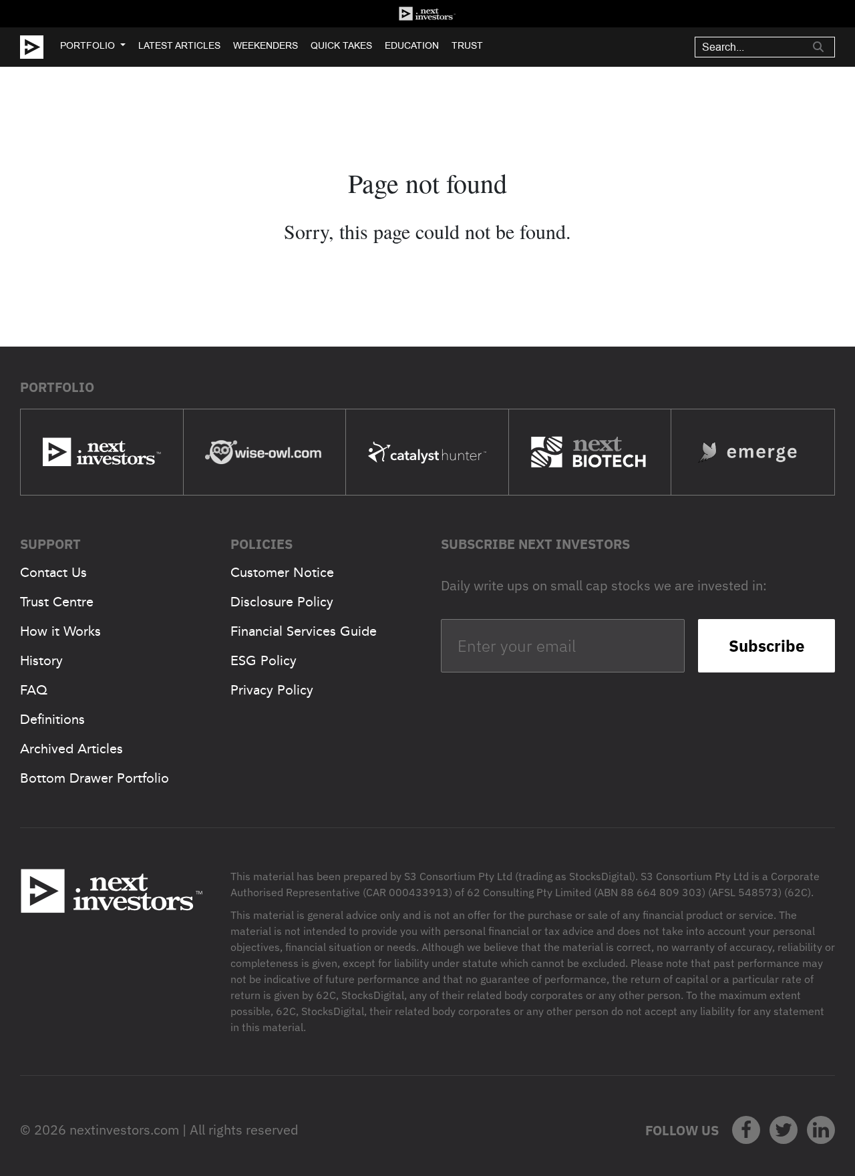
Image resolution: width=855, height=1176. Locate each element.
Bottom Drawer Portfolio (94, 778)
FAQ (33, 690)
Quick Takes (341, 45)
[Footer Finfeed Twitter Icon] (784, 1130)
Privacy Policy (271, 690)
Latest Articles (179, 45)
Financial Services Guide (303, 631)
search (818, 46)
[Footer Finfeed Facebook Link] (746, 1130)
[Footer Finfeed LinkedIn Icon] (821, 1130)
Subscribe (766, 645)
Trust (467, 45)
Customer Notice (282, 572)
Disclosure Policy (281, 602)
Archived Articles (71, 749)
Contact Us (53, 572)
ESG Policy (263, 660)
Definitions (52, 719)
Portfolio (87, 45)
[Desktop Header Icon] (40, 47)
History (41, 660)
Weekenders (265, 45)
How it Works (60, 631)
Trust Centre (57, 602)
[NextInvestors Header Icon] (427, 14)
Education (412, 45)
